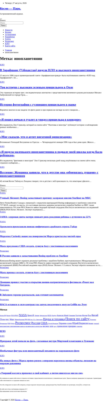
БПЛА (49, 315)
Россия (35, 323)
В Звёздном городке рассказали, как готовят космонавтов (31, 294)
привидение (62, 326)
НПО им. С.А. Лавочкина (35, 319)
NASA (8, 39)
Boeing (9, 315)
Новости (8, 30)
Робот (13, 323)
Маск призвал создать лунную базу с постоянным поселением (34, 272)
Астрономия (10, 34)
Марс (12, 319)
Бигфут (54, 315)
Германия (72, 315)
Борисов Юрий (62, 315)
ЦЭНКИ (69, 323)
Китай (95, 315)
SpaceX (30, 315)
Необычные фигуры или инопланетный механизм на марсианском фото (39, 350)
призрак (72, 326)
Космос (8, 32)
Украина (63, 323)
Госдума (78, 315)
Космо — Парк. (10, 8)
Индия (84, 315)
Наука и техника (54, 319)
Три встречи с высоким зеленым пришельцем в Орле (36, 87)
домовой (96, 323)
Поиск (3, 20)
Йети (89, 315)
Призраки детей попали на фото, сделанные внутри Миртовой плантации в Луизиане (47, 341)
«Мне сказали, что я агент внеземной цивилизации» (36, 136)
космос (46, 326)
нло (51, 326)
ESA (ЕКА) (14, 315)
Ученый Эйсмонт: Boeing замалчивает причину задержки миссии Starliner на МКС (45, 198)
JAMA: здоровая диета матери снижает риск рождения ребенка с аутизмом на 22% (45, 217)
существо (79, 326)
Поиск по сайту (77, 319)
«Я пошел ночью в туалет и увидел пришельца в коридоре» (40, 119)
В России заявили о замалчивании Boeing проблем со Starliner (34, 255)
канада (22, 326)
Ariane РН (3, 315)
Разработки (10, 37)
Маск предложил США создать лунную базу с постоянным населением (39, 246)
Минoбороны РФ (21, 319)
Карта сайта (10, 46)
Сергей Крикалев (53, 323)
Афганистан (43, 315)
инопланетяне (5, 326)
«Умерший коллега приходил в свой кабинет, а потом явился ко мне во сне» (41, 373)
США (44, 323)
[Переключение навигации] (1, 18)
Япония (90, 323)
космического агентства (33, 326)
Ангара (37, 315)
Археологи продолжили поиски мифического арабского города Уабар (38, 226)
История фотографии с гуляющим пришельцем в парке (38, 104)
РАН (9, 323)
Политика (93, 319)
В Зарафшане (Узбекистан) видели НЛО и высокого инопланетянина (47, 70)
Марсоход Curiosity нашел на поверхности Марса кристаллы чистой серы (40, 236)
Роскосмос (9, 41)
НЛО (7, 43)
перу (55, 326)
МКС (7, 319)
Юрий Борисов (80, 323)
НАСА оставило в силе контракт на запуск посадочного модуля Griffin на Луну (43, 304)
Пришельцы (3, 323)
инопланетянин (15, 326)
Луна (2, 319)
